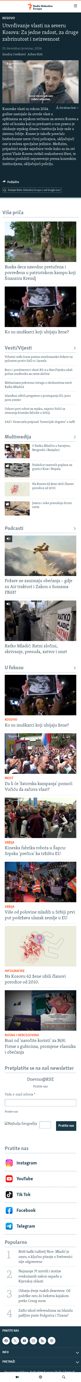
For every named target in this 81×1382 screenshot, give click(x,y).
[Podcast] (40, 1377)
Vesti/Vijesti (18, 348)
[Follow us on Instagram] (33, 1340)
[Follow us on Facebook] (6, 1340)
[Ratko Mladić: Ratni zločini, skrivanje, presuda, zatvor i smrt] (40, 621)
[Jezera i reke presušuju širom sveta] (17, 508)
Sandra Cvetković (14, 54)
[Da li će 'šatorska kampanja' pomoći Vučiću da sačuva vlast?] (40, 753)
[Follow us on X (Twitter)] (15, 1340)
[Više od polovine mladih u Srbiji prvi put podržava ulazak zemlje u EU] (40, 882)
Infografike (15, 971)
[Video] (17, 1377)
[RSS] (42, 1340)
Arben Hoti (35, 54)
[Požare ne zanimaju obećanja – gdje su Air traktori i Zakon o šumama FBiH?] (40, 555)
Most (9, 778)
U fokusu (14, 668)
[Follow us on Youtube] (24, 1340)
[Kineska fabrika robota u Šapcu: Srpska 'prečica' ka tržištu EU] (40, 818)
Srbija (9, 843)
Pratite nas (66, 1126)
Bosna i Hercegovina (22, 1035)
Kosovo (8, 18)
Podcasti (14, 528)
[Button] (11, 183)
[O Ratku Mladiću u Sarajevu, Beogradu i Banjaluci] (17, 451)
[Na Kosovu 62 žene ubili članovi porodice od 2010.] (17, 489)
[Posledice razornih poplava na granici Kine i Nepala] (17, 470)
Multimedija (18, 437)
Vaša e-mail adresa (20, 1094)
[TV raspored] (51, 1340)
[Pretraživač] (64, 1377)
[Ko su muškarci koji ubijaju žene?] (40, 307)
